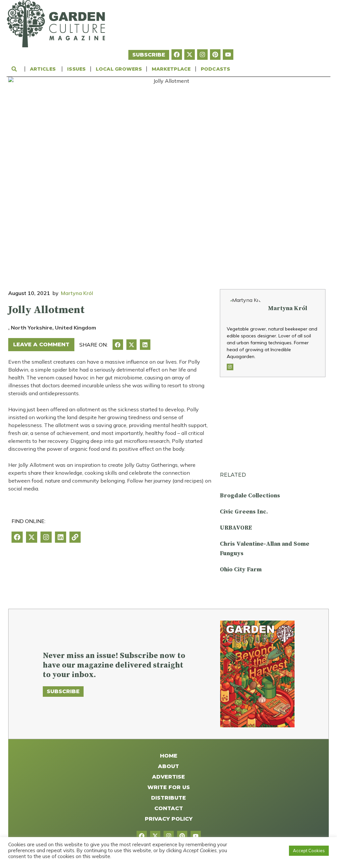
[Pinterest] (215, 54)
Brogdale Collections (250, 495)
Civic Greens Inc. (244, 511)
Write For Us (168, 787)
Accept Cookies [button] (309, 850)
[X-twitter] (189, 54)
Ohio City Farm (241, 569)
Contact (168, 808)
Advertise (168, 777)
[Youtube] (228, 54)
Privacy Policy (169, 819)
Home (168, 756)
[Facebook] (176, 54)
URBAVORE (236, 528)
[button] (118, 344)
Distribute (168, 798)
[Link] (75, 537)
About (168, 766)
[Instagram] (202, 54)
